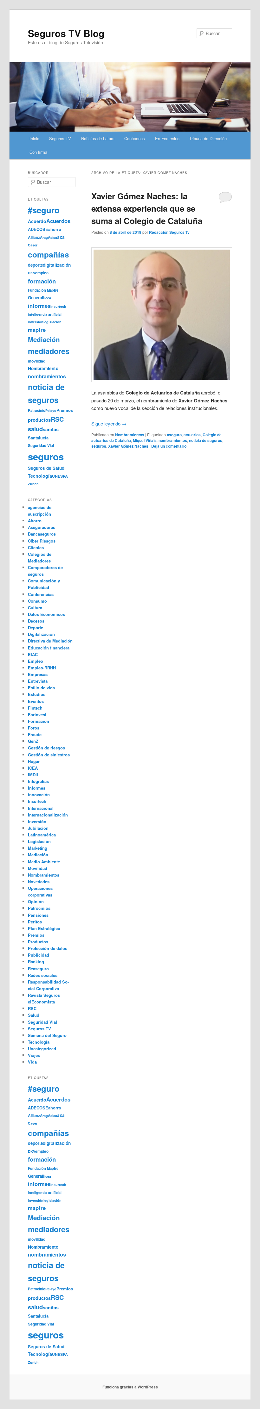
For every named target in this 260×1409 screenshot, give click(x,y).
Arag (44, 237)
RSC (57, 419)
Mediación (44, 339)
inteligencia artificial (45, 314)
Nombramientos (129, 435)
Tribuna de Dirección (208, 138)
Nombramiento (43, 368)
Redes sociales (42, 975)
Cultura (35, 608)
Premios (64, 410)
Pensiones (38, 915)
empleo (42, 273)
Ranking (36, 962)
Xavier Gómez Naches (128, 446)
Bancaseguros (42, 534)
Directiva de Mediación (50, 641)
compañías (48, 254)
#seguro (174, 435)
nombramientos (173, 440)
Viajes (34, 1055)
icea (47, 297)
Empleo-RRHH (42, 668)
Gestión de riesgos (46, 748)
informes (39, 305)
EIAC (33, 654)
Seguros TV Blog (66, 33)
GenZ (33, 741)
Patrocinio (36, 410)
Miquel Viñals (145, 440)
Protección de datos (47, 948)
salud (35, 429)
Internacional (41, 808)
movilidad (36, 361)
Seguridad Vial (41, 445)
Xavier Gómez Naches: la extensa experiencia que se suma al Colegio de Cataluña (146, 208)
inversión (35, 322)
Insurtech (58, 306)
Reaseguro (38, 968)
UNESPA (60, 476)
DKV (31, 272)
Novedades (38, 881)
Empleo (35, 661)
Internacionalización (48, 815)
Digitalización (41, 634)
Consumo (37, 601)
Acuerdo (37, 221)
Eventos (36, 701)
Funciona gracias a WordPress (130, 1387)
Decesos (36, 621)
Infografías (38, 781)
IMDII (33, 775)
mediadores (48, 350)
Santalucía (38, 438)
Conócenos (134, 138)
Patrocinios (39, 908)
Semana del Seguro (47, 1035)
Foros (33, 728)
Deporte (35, 627)
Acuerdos (58, 221)
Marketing (37, 848)
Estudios (36, 694)
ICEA (33, 768)
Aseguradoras (41, 527)
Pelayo (50, 410)
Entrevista (38, 681)
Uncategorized (42, 1049)
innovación (39, 794)
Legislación (39, 841)
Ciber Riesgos (41, 541)
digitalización (57, 265)
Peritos (35, 922)
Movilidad (37, 868)
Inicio (34, 138)
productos (39, 419)
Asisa (52, 237)
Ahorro (35, 521)
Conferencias (41, 594)
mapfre (37, 329)
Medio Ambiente (44, 862)
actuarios (192, 435)
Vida (32, 1062)
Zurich (33, 483)
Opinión (36, 901)
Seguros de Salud (46, 468)
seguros (98, 446)
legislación (52, 322)
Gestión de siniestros (49, 755)
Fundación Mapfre (43, 290)
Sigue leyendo (109, 423)
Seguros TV (60, 138)
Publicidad (38, 955)
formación (42, 281)
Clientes (36, 547)
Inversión (37, 821)
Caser (32, 245)
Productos (38, 942)
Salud (33, 1015)
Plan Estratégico (44, 928)
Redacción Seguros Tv (169, 232)
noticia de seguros (205, 440)
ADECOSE (38, 229)
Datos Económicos (46, 614)
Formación (38, 721)
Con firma (38, 152)
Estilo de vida (41, 688)
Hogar (34, 761)
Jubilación (38, 828)
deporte (35, 265)
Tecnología (40, 476)
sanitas (51, 429)
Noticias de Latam (97, 138)
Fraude (35, 734)
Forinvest (37, 714)
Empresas (38, 674)
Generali (36, 298)
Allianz (34, 237)
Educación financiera (48, 648)
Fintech (35, 708)
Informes (36, 788)
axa (61, 237)
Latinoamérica (42, 835)
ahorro (54, 229)
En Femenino (167, 138)
